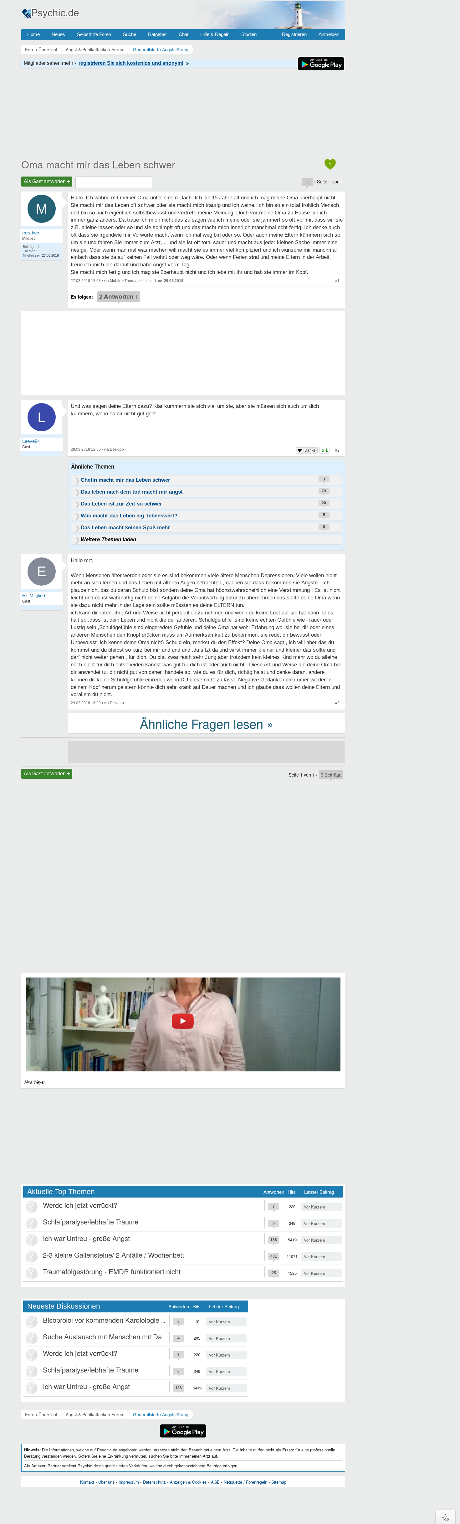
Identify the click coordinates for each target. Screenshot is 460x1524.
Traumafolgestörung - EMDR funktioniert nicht (112, 1271)
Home (33, 34)
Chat (183, 34)
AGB (215, 1482)
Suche (129, 34)
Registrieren (294, 34)
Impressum (129, 1482)
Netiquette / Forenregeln (245, 1482)
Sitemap (278, 1482)
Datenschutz (154, 1482)
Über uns (106, 1482)
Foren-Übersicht (41, 1414)
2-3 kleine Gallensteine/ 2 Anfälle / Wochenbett (113, 1255)
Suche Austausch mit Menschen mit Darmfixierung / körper (131, 1336)
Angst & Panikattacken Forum (95, 1414)
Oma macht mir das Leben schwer (98, 164)
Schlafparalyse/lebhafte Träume (90, 1221)
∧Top (445, 1517)
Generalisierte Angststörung (160, 1414)
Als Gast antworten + (47, 181)
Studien (249, 34)
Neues (58, 34)
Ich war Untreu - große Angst (86, 1238)
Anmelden (329, 34)
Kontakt (87, 1482)
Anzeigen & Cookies (188, 1482)
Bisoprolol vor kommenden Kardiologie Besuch (113, 1320)
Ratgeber (157, 34)
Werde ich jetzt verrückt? (80, 1205)
